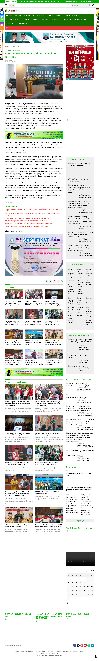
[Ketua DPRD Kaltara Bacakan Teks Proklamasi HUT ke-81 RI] (80, 169)
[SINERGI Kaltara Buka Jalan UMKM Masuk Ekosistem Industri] (34, 334)
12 (76, 587)
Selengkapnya (79, 521)
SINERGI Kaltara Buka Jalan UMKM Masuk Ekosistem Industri (34, 342)
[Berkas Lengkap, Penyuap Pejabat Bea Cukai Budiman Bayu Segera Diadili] (71, 307)
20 (80, 591)
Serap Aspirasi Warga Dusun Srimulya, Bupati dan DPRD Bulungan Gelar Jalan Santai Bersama (32, 214)
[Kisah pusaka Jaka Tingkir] (76, 366)
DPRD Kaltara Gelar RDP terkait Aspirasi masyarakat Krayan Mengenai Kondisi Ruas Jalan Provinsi (85, 254)
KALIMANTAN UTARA (54, 15)
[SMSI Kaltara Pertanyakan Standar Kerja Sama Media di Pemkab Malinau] (80, 396)
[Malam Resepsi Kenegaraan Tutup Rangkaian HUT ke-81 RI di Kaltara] (34, 354)
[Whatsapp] (2, 20)
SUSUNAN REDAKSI (27, 651)
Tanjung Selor (16, 50)
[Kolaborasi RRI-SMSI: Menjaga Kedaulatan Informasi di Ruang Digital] (54, 294)
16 (92, 587)
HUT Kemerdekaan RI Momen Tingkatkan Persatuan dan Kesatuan (53, 342)
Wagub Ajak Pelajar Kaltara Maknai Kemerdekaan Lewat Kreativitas (27, 226)
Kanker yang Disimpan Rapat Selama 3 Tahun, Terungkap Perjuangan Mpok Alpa (84, 348)
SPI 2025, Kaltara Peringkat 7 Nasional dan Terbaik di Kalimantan (54, 362)
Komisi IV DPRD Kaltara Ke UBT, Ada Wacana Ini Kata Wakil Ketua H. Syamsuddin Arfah (85, 241)
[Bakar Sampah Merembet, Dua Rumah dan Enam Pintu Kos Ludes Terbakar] (80, 278)
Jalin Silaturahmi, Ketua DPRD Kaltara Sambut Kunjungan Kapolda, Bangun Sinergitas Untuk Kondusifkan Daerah (85, 196)
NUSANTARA (41, 15)
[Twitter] (2, 16)
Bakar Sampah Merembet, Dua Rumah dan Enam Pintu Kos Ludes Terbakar (80, 291)
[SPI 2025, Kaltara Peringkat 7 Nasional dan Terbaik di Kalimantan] (54, 354)
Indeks (12, 5)
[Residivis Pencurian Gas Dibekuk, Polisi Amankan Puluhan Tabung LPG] (89, 308)
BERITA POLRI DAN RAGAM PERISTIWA (74, 20)
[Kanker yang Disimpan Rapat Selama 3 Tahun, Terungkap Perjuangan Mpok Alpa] (80, 342)
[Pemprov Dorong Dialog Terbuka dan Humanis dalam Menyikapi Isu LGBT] (34, 314)
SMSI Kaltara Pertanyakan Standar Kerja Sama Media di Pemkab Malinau (84, 401)
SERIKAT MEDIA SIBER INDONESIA (16, 24)
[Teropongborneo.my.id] (13, 10)
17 (68, 591)
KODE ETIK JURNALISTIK (63, 651)
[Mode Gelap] (93, 5)
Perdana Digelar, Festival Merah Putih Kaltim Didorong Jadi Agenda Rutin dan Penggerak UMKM (33, 210)
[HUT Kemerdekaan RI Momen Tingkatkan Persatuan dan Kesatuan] (54, 334)
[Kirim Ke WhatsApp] (62, 281)
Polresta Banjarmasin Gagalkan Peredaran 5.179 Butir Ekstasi (71, 291)
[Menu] (6, 5)
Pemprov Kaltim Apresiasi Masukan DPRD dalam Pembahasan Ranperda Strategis (13, 362)
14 (84, 587)
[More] (2, 28)
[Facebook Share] (46, 281)
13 (80, 587)
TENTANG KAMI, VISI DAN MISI (44, 651)
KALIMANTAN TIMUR (71, 15)
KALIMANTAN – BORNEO (31, 20)
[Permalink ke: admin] (6, 61)
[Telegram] (92, 645)
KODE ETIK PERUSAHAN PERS (50, 653)
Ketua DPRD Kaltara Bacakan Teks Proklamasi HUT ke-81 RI (79, 180)
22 (88, 591)
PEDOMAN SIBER (78, 651)
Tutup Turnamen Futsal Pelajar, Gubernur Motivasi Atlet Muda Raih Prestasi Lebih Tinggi (79, 489)
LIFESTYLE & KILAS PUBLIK (50, 20)
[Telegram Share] (58, 281)
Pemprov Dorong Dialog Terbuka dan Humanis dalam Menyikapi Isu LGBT (28, 223)
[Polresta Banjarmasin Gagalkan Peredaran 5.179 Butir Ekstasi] (71, 278)
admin (10, 60)
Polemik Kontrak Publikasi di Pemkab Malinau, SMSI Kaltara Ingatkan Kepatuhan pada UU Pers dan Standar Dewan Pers (85, 415)
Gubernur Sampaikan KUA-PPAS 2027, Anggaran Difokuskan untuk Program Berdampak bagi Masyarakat (13, 342)
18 (72, 591)
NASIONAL (18, 15)
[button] (89, 5)
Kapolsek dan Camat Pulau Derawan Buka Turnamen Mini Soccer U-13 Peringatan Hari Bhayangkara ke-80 (87, 512)
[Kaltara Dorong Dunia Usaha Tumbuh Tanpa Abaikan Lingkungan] (14, 314)
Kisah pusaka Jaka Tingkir (85, 370)
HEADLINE (9, 15)
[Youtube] (85, 645)
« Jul (67, 603)
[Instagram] (2, 24)
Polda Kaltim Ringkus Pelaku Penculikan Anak (80, 314)
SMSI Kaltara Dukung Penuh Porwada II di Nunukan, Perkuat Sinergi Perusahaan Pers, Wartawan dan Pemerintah (85, 459)
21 (84, 591)
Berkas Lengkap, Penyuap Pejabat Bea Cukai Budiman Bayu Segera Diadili (71, 320)
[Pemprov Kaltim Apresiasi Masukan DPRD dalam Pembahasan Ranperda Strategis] (14, 354)
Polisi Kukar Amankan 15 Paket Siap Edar (89, 282)
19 (76, 591)
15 (88, 587)
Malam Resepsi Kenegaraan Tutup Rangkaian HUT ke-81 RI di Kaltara (33, 362)
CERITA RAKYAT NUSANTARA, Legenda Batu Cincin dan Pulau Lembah (85, 361)
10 (68, 587)
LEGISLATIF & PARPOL (13, 20)
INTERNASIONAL (29, 15)
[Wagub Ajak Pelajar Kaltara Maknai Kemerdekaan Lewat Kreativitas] (54, 314)
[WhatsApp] (88, 645)
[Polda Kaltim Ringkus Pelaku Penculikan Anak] (80, 303)
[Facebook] (2, 13)
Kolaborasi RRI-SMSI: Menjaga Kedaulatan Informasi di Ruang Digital (65, 1)
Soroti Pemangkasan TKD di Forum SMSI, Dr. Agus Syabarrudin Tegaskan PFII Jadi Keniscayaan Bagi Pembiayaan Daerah (85, 428)
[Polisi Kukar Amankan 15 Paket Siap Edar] (89, 273)
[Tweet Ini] (50, 281)
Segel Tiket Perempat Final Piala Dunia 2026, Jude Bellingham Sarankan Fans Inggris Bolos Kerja (72, 510)
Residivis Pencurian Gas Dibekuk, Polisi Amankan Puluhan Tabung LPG (89, 322)
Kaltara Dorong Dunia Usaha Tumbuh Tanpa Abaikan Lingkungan (26, 221)
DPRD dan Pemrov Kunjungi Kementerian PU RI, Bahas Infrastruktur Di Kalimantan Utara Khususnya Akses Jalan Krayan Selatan (85, 227)
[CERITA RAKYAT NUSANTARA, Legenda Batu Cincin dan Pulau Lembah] (80, 355)
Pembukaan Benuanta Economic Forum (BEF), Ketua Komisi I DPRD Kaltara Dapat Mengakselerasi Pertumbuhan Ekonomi (85, 212)
